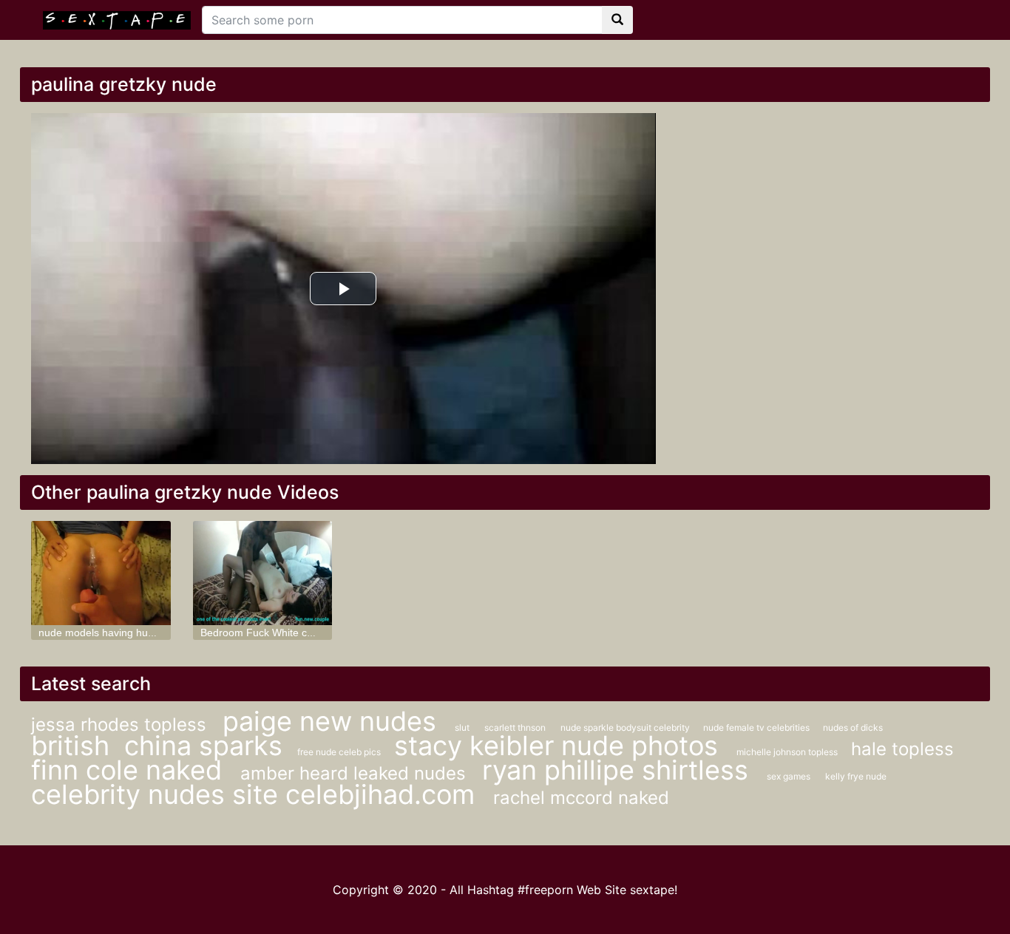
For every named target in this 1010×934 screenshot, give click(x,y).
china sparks (203, 745)
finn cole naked (130, 770)
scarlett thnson (515, 727)
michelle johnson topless (788, 751)
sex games (788, 776)
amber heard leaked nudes (355, 773)
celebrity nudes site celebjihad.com (256, 794)
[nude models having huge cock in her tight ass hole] (101, 573)
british (70, 745)
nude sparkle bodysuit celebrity (626, 727)
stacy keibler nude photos (559, 745)
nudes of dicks (853, 727)
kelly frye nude (856, 776)
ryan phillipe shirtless (619, 770)
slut (462, 727)
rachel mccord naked (581, 797)
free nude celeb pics (340, 751)
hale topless (902, 749)
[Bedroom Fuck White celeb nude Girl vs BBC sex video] (263, 573)
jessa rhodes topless (121, 724)
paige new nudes (333, 721)
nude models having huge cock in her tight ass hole (158, 632)
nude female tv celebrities (757, 727)
